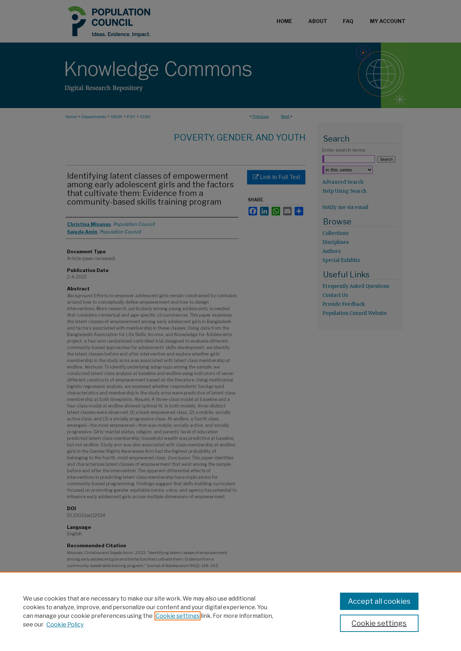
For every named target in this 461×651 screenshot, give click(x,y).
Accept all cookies (379, 601)
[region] (230, 611)
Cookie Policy (65, 624)
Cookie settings (178, 615)
